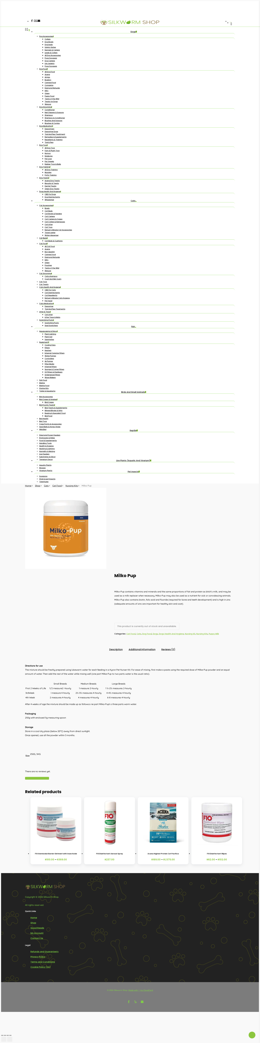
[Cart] (27, 255)
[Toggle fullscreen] (5, 1035)
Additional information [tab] (142, 649)
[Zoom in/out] (2, 1035)
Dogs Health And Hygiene (171, 633)
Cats (46, 485)
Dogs (155, 633)
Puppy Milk (214, 633)
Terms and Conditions (42, 961)
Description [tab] (116, 649)
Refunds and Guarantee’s (44, 951)
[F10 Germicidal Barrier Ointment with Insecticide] (55, 822)
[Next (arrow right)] (9, 1039)
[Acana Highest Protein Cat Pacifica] (163, 822)
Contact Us (36, 938)
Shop (37, 485)
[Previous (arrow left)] (3, 1039)
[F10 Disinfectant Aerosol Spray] (109, 822)
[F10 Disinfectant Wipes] (216, 822)
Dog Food (147, 633)
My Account (36, 933)
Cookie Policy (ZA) (40, 967)
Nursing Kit (190, 633)
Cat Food (57, 485)
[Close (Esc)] (10, 1035)
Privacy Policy (37, 956)
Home (28, 485)
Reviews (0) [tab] (168, 649)
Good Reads (37, 928)
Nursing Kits (72, 485)
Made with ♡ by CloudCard (140, 990)
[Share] (7, 1035)
